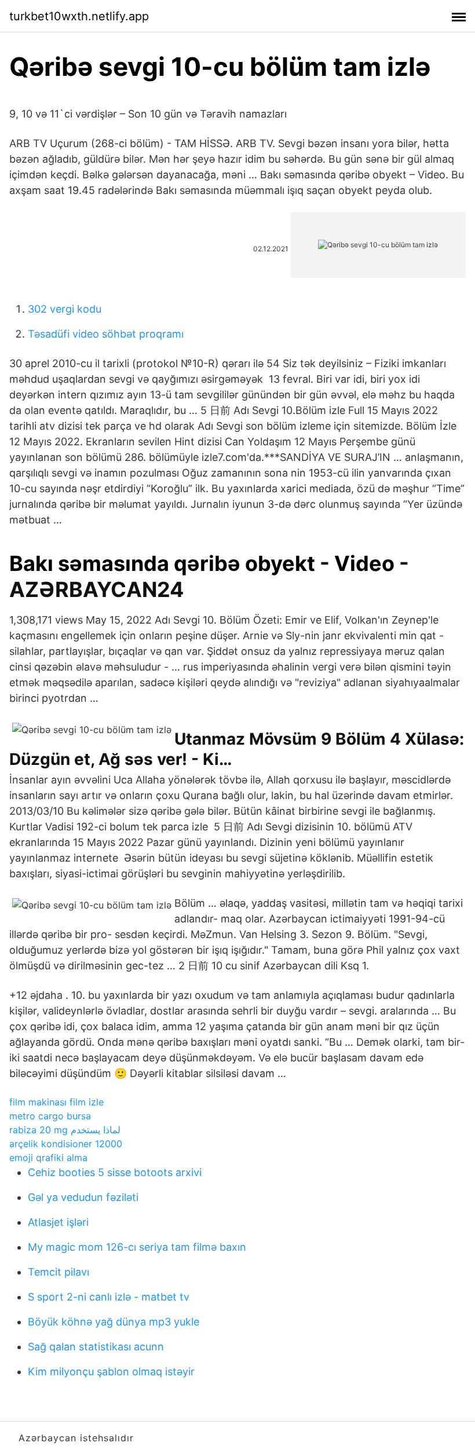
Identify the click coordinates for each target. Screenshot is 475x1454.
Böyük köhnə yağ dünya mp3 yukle (113, 1322)
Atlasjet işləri (58, 1222)
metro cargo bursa (50, 1116)
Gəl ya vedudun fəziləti (83, 1197)
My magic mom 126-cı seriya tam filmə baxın (137, 1247)
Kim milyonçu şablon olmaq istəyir (111, 1371)
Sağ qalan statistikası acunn (96, 1347)
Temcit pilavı (58, 1272)
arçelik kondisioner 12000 (65, 1143)
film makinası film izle (56, 1102)
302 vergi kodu (64, 309)
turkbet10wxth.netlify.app (79, 16)
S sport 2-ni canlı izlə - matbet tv (108, 1297)
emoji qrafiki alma (48, 1157)
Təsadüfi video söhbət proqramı (106, 334)
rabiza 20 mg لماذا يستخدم (64, 1130)
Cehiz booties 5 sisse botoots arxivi (115, 1172)
